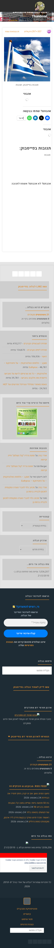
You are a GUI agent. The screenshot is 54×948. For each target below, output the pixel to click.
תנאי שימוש (27, 919)
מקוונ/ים (38, 314)
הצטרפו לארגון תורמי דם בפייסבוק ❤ (28, 736)
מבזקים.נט (15, 786)
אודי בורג (42, 455)
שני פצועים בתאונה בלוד (37, 812)
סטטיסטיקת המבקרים (27, 908)
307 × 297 (36, 31)
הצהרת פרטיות (27, 924)
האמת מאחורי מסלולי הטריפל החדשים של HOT (25, 384)
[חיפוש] (6, 670)
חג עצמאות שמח (25, 21)
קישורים (27, 914)
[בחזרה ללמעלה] (27, 901)
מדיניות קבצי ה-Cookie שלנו (35, 862)
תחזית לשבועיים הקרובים (35, 343)
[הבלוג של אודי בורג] (40, 6)
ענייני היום (38, 21)
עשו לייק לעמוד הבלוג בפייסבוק (31, 687)
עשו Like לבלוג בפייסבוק (32, 286)
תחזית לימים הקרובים (37, 350)
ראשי (44, 356)
